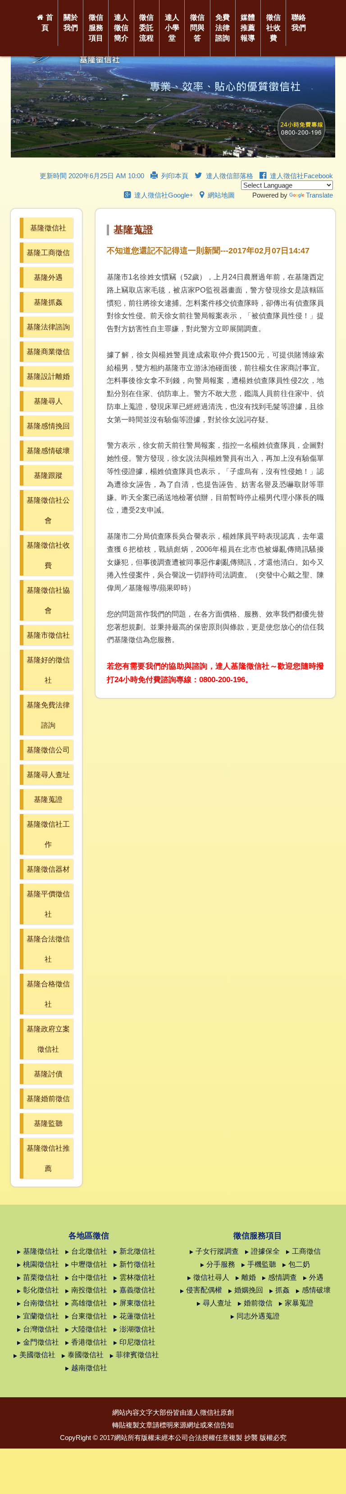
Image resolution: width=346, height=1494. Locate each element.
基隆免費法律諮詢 (48, 715)
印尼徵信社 (137, 1342)
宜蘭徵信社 (41, 1316)
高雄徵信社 (89, 1303)
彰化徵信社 (41, 1290)
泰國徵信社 (86, 1355)
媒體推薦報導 (248, 28)
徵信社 (210, 1412)
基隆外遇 (48, 277)
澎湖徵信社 (137, 1329)
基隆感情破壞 (48, 450)
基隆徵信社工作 (48, 834)
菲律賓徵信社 (137, 1355)
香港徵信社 (89, 1342)
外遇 (316, 1277)
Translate (319, 195)
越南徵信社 (89, 1368)
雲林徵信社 (137, 1277)
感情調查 (282, 1277)
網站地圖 (221, 195)
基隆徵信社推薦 (48, 1158)
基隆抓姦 (48, 302)
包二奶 (299, 1264)
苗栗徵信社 (41, 1277)
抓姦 (282, 1290)
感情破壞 (316, 1290)
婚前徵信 (258, 1303)
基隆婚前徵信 (48, 1098)
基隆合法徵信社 (48, 949)
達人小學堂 (172, 28)
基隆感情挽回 (48, 426)
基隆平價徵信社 (48, 904)
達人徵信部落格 (229, 176)
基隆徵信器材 (48, 869)
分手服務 (220, 1264)
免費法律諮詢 (222, 28)
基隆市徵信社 (48, 635)
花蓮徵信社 (137, 1316)
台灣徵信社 (41, 1329)
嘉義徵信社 (137, 1290)
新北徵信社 (137, 1251)
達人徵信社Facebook (301, 176)
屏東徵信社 (137, 1303)
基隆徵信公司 (48, 750)
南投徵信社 (89, 1290)
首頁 (47, 23)
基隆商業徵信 (48, 352)
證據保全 (265, 1251)
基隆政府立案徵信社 (48, 1039)
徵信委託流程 (146, 28)
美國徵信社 (37, 1355)
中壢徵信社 (89, 1264)
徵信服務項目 (96, 28)
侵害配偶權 (204, 1290)
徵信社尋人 (211, 1277)
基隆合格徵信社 (48, 994)
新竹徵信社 (137, 1264)
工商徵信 (306, 1251)
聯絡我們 (298, 23)
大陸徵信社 (89, 1329)
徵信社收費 (273, 28)
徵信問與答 (197, 28)
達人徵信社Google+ (163, 195)
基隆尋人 (48, 401)
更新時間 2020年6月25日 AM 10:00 (92, 176)
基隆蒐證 (48, 799)
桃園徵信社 (41, 1264)
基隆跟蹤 (48, 475)
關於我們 (71, 23)
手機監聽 (261, 1264)
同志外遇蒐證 (258, 1316)
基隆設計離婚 (48, 376)
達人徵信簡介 (121, 28)
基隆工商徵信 (48, 252)
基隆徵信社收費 (48, 555)
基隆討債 (48, 1074)
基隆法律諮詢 (48, 327)
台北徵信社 (89, 1251)
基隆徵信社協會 (48, 600)
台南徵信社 (41, 1303)
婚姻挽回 (248, 1290)
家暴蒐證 (299, 1303)
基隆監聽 (48, 1123)
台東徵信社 (89, 1316)
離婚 (248, 1277)
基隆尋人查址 (48, 774)
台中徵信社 (89, 1277)
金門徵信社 (41, 1342)
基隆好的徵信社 (48, 670)
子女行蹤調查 (217, 1251)
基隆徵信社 (48, 228)
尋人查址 (217, 1303)
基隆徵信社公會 (48, 510)
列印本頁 (174, 176)
